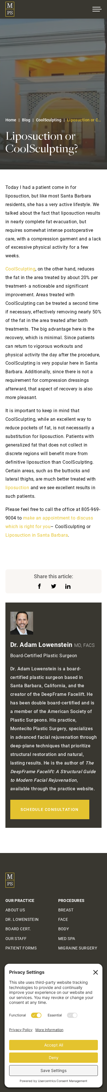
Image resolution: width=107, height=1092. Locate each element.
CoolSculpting (48, 120)
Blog (26, 120)
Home (10, 120)
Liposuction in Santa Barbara (36, 535)
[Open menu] (97, 9)
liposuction (17, 487)
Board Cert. (18, 929)
